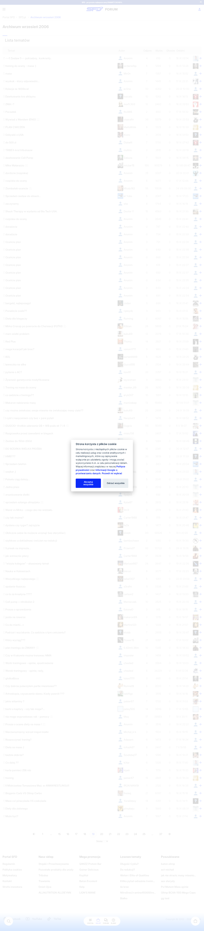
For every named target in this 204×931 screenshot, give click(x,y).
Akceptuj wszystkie (88, 483)
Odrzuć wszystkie (116, 483)
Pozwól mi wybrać (112, 473)
